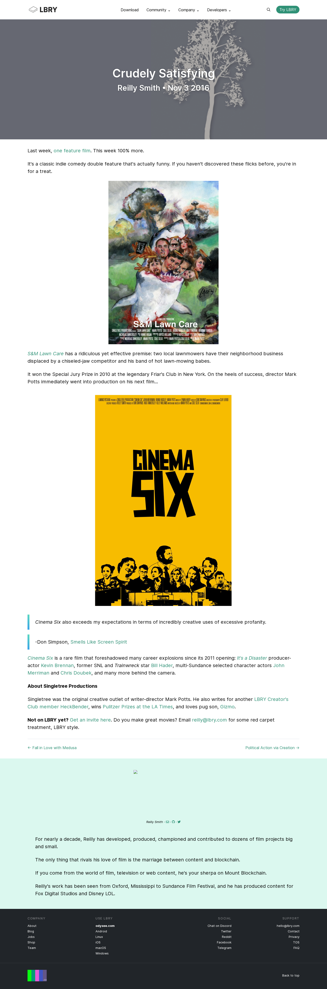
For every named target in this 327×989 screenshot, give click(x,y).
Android (101, 931)
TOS (296, 942)
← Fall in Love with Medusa (52, 747)
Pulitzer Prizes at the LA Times (138, 707)
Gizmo (227, 707)
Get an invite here (90, 720)
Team (32, 948)
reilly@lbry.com (209, 720)
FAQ (296, 948)
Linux (99, 937)
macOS (101, 948)
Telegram (224, 948)
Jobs (31, 937)
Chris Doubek (76, 673)
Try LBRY (287, 9)
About (32, 926)
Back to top (290, 975)
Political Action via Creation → (272, 747)
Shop (31, 942)
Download (130, 9)
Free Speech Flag (37, 975)
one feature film (72, 151)
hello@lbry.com (288, 926)
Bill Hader (162, 665)
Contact (293, 931)
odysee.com (105, 926)
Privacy (294, 937)
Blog (31, 931)
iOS (98, 942)
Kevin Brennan (57, 665)
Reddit (226, 937)
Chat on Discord (219, 926)
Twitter (226, 931)
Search (268, 9)
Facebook (224, 942)
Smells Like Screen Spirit (98, 642)
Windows (102, 953)
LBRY (52, 9)
